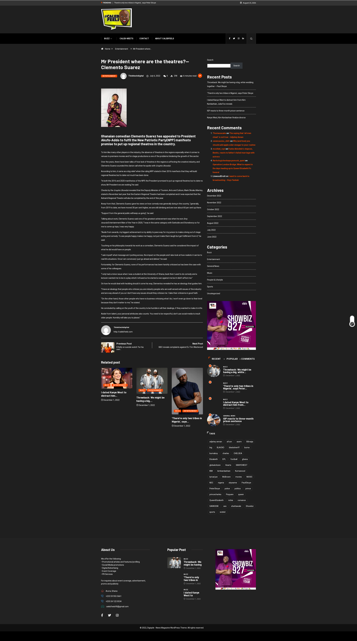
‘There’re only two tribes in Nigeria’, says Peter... (238, 387)
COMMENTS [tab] (248, 359)
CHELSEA (238, 453)
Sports (210, 287)
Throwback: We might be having (193, 563)
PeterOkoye (214, 488)
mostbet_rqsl (219, 149)
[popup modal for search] (251, 38)
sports (212, 512)
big (210, 447)
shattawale (236, 506)
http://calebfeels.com (123, 332)
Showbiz (250, 506)
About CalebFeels (164, 38)
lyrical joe (213, 477)
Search (210, 60)
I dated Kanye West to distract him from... (235, 403)
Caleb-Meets (126, 38)
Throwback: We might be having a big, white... (237, 371)
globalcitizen (215, 465)
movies (238, 477)
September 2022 (214, 216)
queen (241, 494)
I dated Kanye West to (191, 594)
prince (248, 488)
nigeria (221, 483)
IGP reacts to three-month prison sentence (225, 111)
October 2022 (213, 209)
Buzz (107, 38)
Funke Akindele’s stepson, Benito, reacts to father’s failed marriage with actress (234, 153)
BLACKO (220, 447)
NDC (211, 483)
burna (246, 447)
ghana (245, 459)
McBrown (226, 477)
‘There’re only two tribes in (191, 579)
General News (213, 266)
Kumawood (240, 471)
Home (107, 49)
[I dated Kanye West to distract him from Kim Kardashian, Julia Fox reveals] (174, 593)
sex (224, 506)
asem (239, 442)
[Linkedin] (243, 38)
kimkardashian (223, 471)
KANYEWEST (241, 465)
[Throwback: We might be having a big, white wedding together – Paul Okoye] (174, 562)
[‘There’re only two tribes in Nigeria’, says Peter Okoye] (174, 578)
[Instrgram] (238, 38)
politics (238, 488)
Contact (144, 38)
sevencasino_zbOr (221, 141)
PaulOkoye (246, 483)
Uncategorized (213, 293)
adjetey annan (215, 442)
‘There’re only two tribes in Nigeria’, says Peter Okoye (135, 3)
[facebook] (229, 38)
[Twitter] (234, 38)
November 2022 (214, 202)
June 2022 (211, 237)
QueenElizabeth (216, 500)
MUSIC (249, 477)
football (234, 459)
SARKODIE (214, 506)
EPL (224, 459)
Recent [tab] (216, 359)
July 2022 (211, 230)
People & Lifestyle (215, 280)
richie (230, 500)
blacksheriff (234, 447)
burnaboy (213, 453)
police (227, 488)
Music (209, 273)
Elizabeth (213, 459)
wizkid (222, 512)
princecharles (215, 494)
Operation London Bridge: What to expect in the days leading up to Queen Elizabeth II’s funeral (233, 168)
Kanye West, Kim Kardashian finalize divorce (226, 117)
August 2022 (212, 223)
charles (226, 453)
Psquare (229, 494)
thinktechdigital (136, 76)
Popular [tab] (232, 359)
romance (242, 500)
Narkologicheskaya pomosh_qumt (229, 160)
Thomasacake (219, 133)
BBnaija (249, 442)
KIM (211, 471)
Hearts (228, 465)
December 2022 (214, 196)
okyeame (233, 483)
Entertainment (121, 49)
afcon (229, 442)
